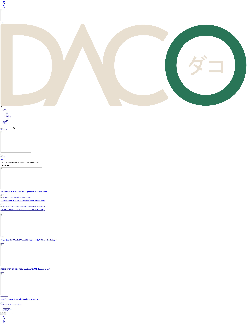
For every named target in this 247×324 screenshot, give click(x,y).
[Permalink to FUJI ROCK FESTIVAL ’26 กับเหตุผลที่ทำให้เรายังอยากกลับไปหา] (15, 197)
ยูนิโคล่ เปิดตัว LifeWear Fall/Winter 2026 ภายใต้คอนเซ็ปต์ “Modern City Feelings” (28, 240)
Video (7, 120)
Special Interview (4, 296)
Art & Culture (8, 116)
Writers (4, 122)
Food (7, 113)
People (7, 118)
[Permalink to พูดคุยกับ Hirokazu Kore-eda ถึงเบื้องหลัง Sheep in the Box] (21, 294)
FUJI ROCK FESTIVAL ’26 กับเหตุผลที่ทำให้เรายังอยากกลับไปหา (23, 201)
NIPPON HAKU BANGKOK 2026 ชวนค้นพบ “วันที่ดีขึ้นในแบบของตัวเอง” (25, 269)
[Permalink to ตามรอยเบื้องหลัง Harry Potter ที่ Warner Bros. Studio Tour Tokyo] (23, 206)
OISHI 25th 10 (4, 129)
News (7, 111)
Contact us (5, 123)
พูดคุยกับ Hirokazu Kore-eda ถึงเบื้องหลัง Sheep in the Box (20, 299)
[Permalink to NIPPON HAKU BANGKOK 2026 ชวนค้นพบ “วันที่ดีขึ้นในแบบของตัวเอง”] (21, 265)
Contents (5, 110)
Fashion (2, 236)
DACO (3, 159)
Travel (7, 114)
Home (4, 109)
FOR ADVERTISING (7, 309)
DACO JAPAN (6, 306)
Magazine (5, 121)
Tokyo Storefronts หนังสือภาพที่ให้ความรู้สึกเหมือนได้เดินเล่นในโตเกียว (24, 191)
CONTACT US (6, 308)
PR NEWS (5, 310)
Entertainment (8, 117)
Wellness (7, 115)
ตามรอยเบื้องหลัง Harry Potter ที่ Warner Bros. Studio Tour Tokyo (23, 210)
